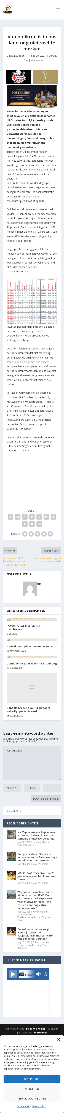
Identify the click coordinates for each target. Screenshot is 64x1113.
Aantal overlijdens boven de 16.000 (30, 646)
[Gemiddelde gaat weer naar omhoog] (32, 657)
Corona (53, 55)
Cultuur (36, 942)
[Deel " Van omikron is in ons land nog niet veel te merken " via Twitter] (17, 516)
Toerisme (36, 945)
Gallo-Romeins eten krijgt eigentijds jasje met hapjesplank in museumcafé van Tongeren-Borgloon (35, 934)
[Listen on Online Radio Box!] (45, 974)
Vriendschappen (25, 844)
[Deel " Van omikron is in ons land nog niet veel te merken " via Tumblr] (32, 516)
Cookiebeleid (23, 1106)
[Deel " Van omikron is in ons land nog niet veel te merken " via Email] (32, 524)
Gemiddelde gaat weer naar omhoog (32, 663)
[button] (58, 1039)
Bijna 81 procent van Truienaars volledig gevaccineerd (28, 709)
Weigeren (32, 1088)
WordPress (40, 1032)
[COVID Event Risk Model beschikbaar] (32, 619)
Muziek (45, 842)
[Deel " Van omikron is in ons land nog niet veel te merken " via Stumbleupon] (24, 524)
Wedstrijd (43, 863)
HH (26, 55)
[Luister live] (13, 974)
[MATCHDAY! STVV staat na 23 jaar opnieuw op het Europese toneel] (11, 875)
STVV (35, 863)
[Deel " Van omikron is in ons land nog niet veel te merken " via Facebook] (10, 516)
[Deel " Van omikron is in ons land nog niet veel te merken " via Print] (39, 524)
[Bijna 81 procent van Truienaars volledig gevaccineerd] (32, 688)
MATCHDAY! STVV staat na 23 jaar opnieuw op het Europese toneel (36, 876)
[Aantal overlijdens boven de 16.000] (32, 640)
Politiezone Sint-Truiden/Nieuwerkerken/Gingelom (34, 916)
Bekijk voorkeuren (32, 1098)
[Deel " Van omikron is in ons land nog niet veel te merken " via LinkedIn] (46, 516)
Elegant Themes (35, 1028)
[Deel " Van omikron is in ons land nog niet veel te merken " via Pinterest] (39, 516)
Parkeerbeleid (40, 911)
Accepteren (32, 1079)
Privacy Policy (39, 1106)
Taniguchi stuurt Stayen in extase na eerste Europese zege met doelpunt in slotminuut (37, 857)
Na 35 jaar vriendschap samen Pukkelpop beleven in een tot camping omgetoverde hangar (36, 835)
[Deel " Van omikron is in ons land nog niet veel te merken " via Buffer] (53, 516)
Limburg (37, 842)
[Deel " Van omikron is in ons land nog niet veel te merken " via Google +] (24, 516)
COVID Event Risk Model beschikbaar (23, 627)
